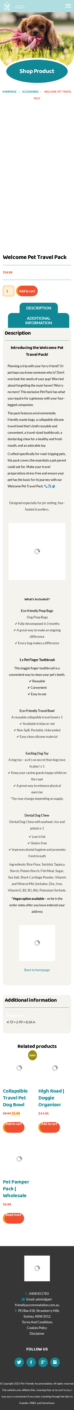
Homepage (9, 91)
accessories (30, 91)
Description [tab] (38, 308)
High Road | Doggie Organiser (51, 1098)
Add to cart (27, 291)
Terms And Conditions (37, 1322)
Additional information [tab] (38, 320)
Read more (13, 1215)
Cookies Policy (37, 1328)
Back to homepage (37, 970)
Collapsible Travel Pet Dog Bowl (15, 1098)
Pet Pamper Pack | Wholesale (16, 1189)
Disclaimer (37, 1333)
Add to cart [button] (14, 1124)
